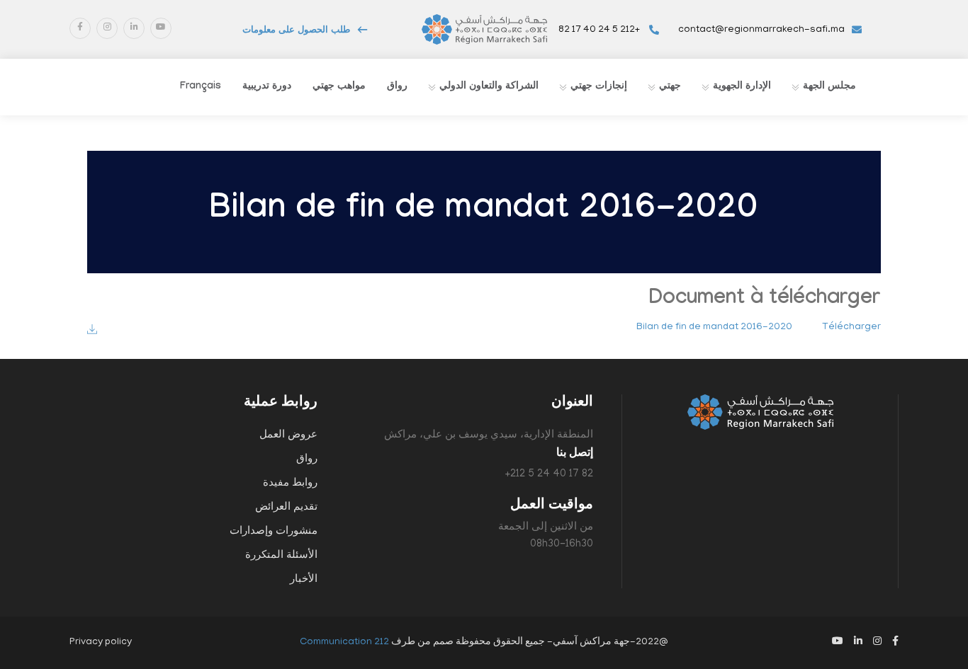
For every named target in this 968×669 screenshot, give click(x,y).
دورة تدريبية (266, 87)
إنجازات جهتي (598, 87)
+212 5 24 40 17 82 (600, 30)
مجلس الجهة (829, 87)
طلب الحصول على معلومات (296, 31)
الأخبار (303, 579)
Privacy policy (100, 642)
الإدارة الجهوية (742, 87)
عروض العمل (288, 435)
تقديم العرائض (286, 507)
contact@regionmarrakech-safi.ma (761, 30)
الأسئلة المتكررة (281, 555)
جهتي (670, 87)
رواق (397, 87)
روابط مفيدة (290, 483)
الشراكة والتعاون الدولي (489, 87)
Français (200, 87)
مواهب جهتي (339, 87)
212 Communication (344, 642)
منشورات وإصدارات (273, 531)
